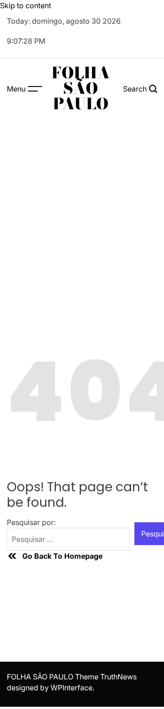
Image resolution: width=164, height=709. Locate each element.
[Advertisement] (82, 205)
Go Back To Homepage (62, 556)
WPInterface (71, 687)
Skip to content (25, 5)
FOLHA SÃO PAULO (80, 88)
